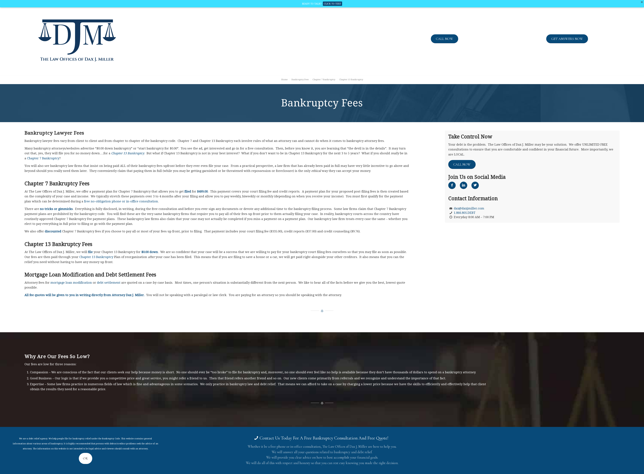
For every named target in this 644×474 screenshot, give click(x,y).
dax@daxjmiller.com (469, 208)
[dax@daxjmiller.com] (451, 208)
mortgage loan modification (71, 282)
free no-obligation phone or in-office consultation (121, 201)
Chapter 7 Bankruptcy (43, 158)
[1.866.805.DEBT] (451, 213)
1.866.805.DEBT (464, 212)
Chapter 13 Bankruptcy (127, 153)
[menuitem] (284, 79)
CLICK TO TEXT (332, 3)
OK (85, 458)
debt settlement (108, 282)
